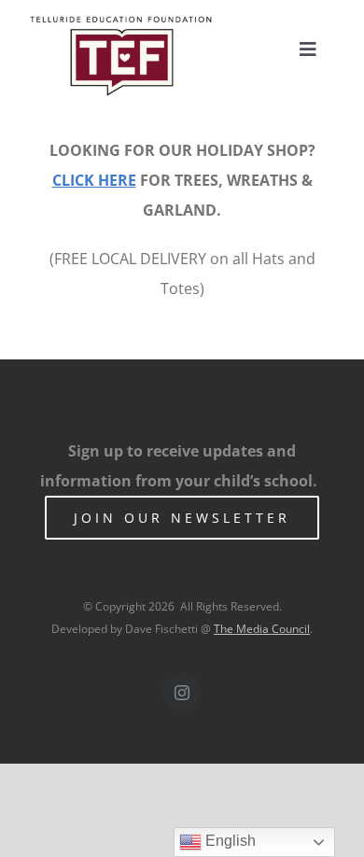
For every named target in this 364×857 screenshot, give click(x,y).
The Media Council (262, 629)
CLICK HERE (94, 180)
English (229, 841)
